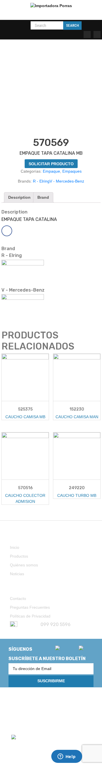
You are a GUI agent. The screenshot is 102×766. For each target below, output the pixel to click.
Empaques (72, 171)
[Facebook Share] (6, 230)
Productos (19, 556)
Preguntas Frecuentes (30, 607)
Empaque (51, 171)
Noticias (17, 574)
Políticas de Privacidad (30, 616)
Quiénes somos (24, 565)
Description (19, 197)
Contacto (18, 598)
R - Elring (41, 181)
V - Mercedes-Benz (67, 181)
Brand (43, 197)
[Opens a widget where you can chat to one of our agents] (66, 757)
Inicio (14, 547)
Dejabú (37, 706)
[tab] (19, 197)
